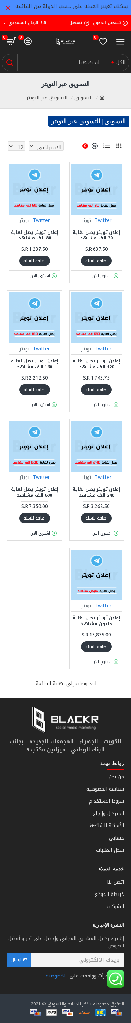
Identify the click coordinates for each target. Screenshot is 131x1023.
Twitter (103, 220)
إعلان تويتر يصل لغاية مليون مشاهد (96, 621)
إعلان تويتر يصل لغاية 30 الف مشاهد (96, 236)
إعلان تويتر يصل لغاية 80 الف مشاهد (34, 236)
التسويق (83, 98)
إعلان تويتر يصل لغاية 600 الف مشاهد (34, 493)
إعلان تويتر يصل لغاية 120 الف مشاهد (96, 364)
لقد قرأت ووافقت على (81, 976)
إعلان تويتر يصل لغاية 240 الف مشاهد (96, 493)
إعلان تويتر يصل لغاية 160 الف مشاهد (34, 364)
